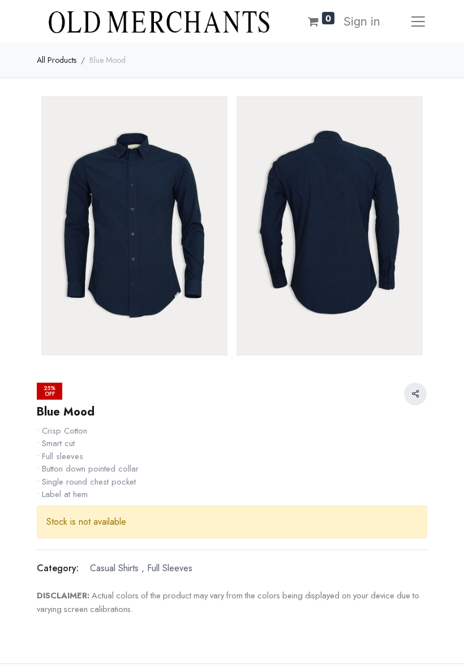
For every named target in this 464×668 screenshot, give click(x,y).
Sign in (361, 21)
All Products (56, 60)
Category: (58, 568)
